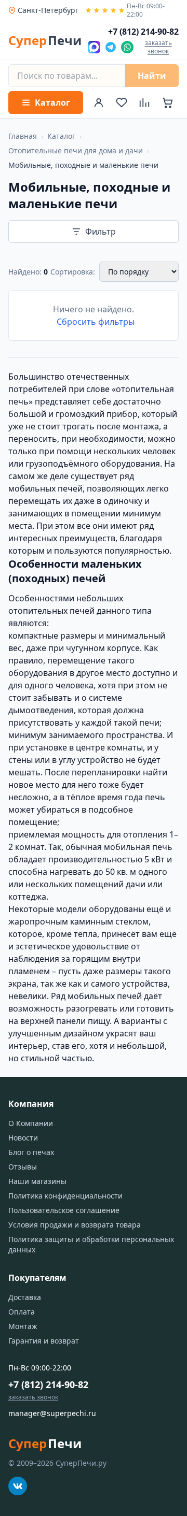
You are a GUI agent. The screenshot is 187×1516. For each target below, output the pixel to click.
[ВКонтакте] (17, 1486)
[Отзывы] (105, 10)
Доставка (24, 1297)
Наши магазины (37, 1181)
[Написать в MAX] (94, 47)
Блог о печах (31, 1152)
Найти (152, 75)
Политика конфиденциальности (65, 1196)
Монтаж (22, 1326)
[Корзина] (167, 102)
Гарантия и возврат (43, 1341)
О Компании (30, 1123)
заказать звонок (158, 47)
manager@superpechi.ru (52, 1413)
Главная (22, 136)
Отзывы (22, 1167)
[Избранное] (121, 102)
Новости (23, 1138)
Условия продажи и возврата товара (74, 1225)
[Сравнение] (144, 102)
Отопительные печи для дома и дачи (75, 150)
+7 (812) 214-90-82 (48, 1384)
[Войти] (98, 102)
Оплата (21, 1312)
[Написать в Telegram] (110, 47)
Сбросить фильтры (96, 321)
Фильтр (100, 231)
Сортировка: (72, 272)
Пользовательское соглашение (63, 1210)
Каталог (61, 136)
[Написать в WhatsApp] (127, 47)
